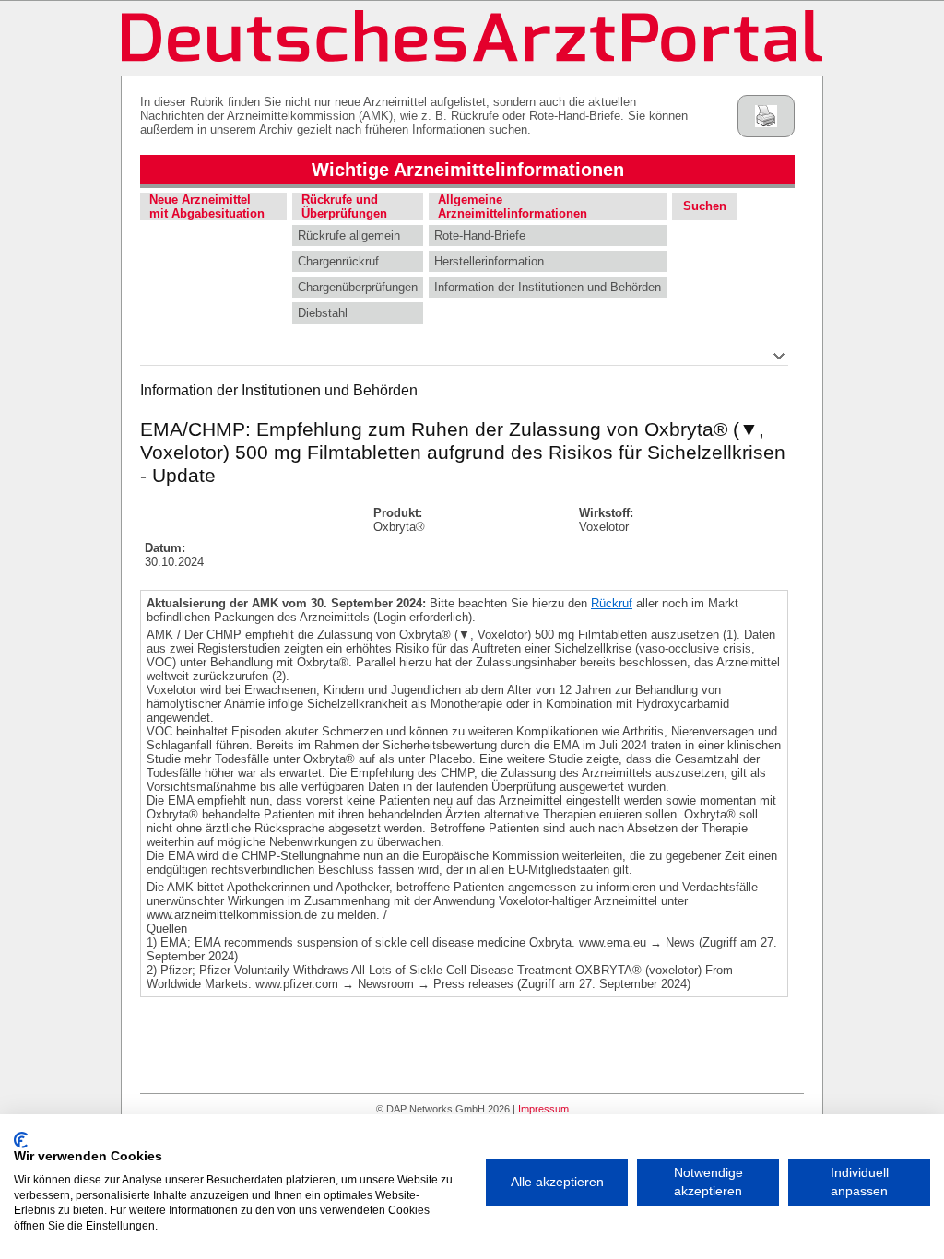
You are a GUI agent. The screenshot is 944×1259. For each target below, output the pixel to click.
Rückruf (611, 603)
